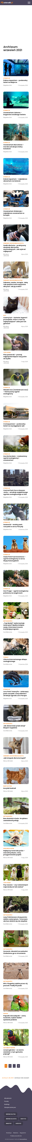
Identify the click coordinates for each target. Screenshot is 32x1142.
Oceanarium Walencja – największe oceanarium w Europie (13, 213)
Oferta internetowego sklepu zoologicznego (15, 660)
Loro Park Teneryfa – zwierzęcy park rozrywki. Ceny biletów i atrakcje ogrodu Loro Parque (16, 693)
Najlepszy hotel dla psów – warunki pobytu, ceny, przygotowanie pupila (14, 853)
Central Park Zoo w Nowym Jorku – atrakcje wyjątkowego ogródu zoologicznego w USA (15, 492)
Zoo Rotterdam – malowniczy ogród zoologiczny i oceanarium (15, 458)
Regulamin (23, 1133)
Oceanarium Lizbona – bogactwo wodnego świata (14, 114)
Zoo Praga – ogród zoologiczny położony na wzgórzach (15, 592)
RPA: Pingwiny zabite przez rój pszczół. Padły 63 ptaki (15, 984)
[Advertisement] (16, 23)
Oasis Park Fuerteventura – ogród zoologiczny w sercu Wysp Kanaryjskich (14, 559)
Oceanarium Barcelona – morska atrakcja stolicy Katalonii (13, 147)
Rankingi (6, 1104)
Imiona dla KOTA (11, 1119)
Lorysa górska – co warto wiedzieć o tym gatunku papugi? (13, 1052)
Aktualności (7, 1098)
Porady (6, 1101)
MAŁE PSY (9, 1123)
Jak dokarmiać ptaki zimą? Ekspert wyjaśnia (14, 727)
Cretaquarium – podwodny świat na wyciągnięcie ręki (14, 425)
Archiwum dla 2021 (7, 1078)
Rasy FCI (23, 1119)
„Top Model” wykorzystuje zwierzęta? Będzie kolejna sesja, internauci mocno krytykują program (13, 626)
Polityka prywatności (16, 1136)
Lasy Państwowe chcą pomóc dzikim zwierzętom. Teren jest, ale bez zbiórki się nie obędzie (15, 919)
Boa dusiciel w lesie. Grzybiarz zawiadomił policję (15, 819)
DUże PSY (18, 1123)
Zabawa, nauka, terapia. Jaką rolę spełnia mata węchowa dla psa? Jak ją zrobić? (15, 284)
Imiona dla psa (11, 1114)
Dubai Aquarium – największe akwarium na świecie (15, 180)
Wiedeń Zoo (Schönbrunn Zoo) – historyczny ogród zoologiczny (15, 392)
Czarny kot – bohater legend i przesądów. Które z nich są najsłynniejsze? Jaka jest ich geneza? (15, 321)
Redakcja (9, 1133)
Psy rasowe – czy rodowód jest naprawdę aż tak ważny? (15, 886)
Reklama (15, 1133)
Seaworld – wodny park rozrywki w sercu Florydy (13, 525)
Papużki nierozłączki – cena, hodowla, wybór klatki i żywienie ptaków (14, 1018)
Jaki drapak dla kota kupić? (14, 758)
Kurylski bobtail (9, 788)
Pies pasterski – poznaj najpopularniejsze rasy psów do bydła (15, 357)
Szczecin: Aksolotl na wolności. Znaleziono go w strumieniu (15, 952)
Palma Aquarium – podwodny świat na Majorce (15, 81)
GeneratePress (23, 1139)
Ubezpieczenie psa (10, 1107)
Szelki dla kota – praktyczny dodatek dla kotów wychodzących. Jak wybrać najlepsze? (14, 248)
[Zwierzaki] (7, 2)
